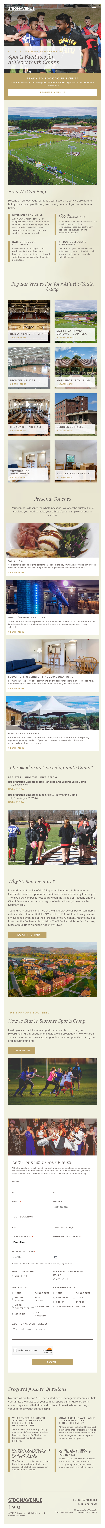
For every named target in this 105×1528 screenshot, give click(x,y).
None (18, 1293)
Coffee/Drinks (63, 1306)
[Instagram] (18, 1507)
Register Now (16, 789)
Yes (16, 1275)
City (14, 1227)
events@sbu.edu (85, 1500)
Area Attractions (27, 935)
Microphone (42, 1306)
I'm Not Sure (42, 1293)
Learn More (19, 337)
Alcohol (81, 1306)
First (14, 1192)
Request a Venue (52, 92)
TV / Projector (41, 1314)
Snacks (80, 1302)
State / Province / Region (64, 1227)
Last (55, 1192)
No (24, 1275)
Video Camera (39, 1299)
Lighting (20, 1314)
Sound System (19, 1299)
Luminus (21, 1515)
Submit (52, 1362)
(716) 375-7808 (87, 1504)
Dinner (60, 1302)
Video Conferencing (22, 1307)
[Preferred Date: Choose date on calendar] (73, 1257)
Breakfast (62, 1297)
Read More (22, 1050)
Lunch (79, 1297)
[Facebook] (9, 1507)
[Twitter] (13, 1507)
